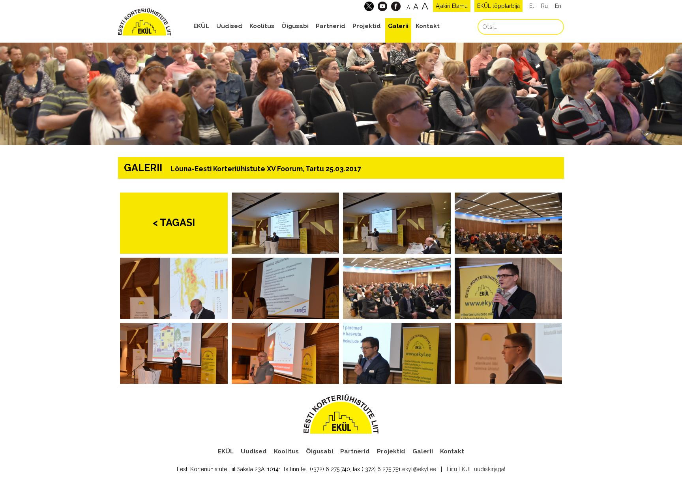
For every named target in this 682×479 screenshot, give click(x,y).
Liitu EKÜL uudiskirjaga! (476, 469)
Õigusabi (295, 26)
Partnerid (330, 26)
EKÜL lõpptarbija (498, 6)
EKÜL (201, 26)
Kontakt (428, 26)
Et (531, 6)
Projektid (366, 26)
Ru (544, 6)
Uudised (229, 26)
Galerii (398, 26)
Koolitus (261, 26)
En (558, 6)
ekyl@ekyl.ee (419, 469)
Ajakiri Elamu (452, 6)
